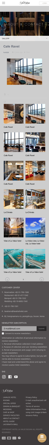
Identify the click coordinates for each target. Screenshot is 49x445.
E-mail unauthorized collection (36, 401)
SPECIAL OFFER (9, 403)
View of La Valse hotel (12, 240)
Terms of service (33, 406)
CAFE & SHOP (8, 412)
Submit (41, 328)
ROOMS (6, 400)
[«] (7, 279)
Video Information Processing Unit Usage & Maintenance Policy (36, 412)
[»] (42, 279)
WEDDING (7, 409)
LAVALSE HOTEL (9, 397)
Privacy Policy (31, 397)
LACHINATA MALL (10, 424)
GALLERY (5, 38)
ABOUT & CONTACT (11, 418)
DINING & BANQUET (11, 406)
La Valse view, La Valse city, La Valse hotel (35, 242)
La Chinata (8, 212)
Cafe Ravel (11, 46)
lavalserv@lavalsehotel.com (16, 311)
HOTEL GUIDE (9, 421)
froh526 (6, 52)
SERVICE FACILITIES (11, 415)
